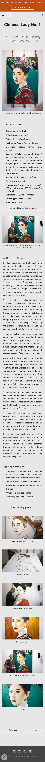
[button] (3, 15)
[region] (22, 6)
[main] (22, 24)
